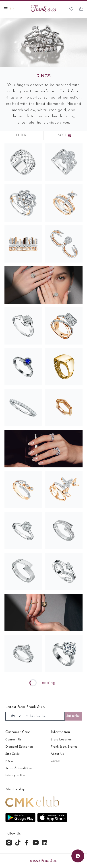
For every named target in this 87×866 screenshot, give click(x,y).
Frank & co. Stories (64, 746)
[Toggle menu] (6, 8)
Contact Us (13, 739)
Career (55, 761)
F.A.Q (9, 761)
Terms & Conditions (18, 768)
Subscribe (73, 716)
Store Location (61, 739)
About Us (57, 754)
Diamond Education (19, 746)
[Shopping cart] (81, 8)
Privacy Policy (15, 775)
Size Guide (12, 754)
